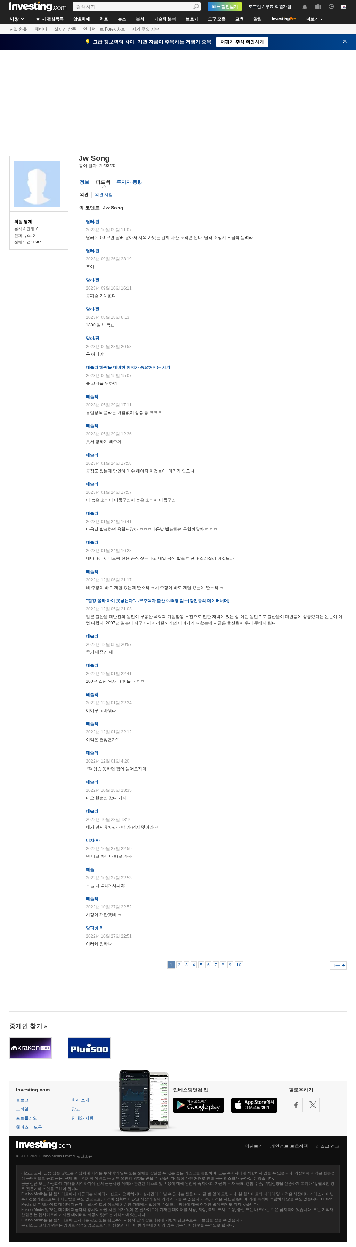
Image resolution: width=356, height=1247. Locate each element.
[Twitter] (313, 1105)
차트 (104, 19)
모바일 (22, 1109)
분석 (140, 19)
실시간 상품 (65, 29)
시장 (14, 19)
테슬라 (92, 396)
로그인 (255, 6)
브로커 (192, 19)
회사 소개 (80, 1100)
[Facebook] (296, 1105)
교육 (239, 19)
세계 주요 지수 (145, 29)
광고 (76, 1109)
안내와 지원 (83, 1118)
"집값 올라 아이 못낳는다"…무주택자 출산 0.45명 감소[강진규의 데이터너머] (157, 600)
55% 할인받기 (225, 6)
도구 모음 (217, 19)
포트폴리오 (26, 1118)
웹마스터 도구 (29, 1127)
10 (238, 965)
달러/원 (92, 221)
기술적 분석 (165, 19)
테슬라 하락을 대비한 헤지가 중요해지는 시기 (128, 367)
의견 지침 (104, 194)
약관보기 (254, 1146)
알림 (257, 19)
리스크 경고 (328, 1146)
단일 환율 (18, 29)
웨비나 (41, 29)
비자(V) (93, 840)
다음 (336, 965)
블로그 (22, 1100)
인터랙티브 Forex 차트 (104, 29)
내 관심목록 (52, 19)
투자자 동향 (129, 182)
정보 (84, 182)
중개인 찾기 (25, 1026)
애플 (90, 869)
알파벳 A (94, 927)
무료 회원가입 (278, 6)
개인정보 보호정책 (289, 1146)
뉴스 (122, 19)
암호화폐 (81, 19)
